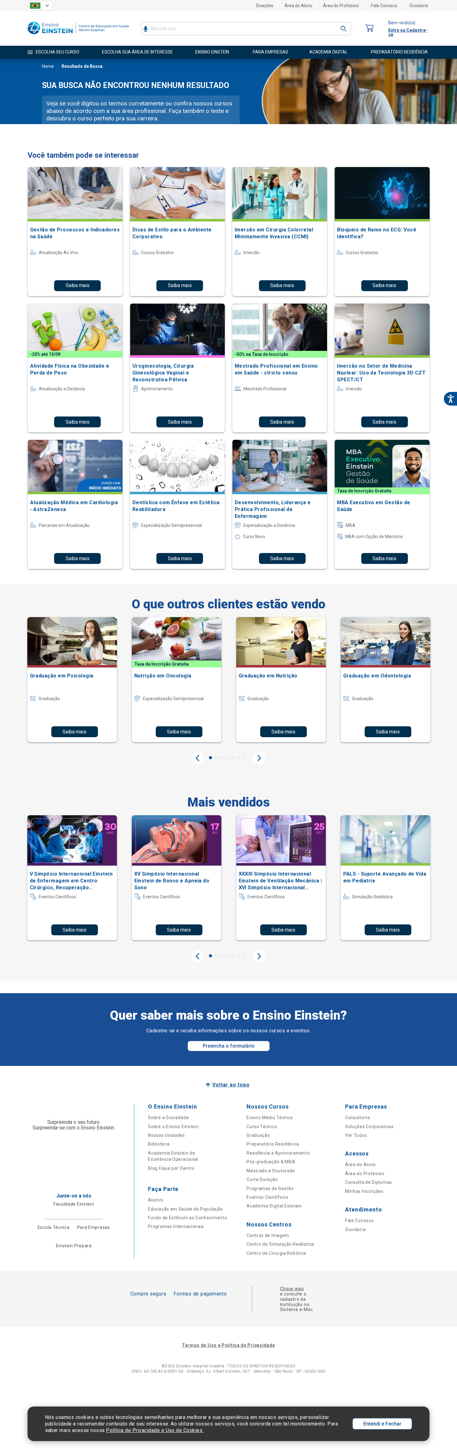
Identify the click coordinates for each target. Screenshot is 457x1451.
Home (48, 66)
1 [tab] (210, 757)
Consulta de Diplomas (368, 1182)
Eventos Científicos (267, 1197)
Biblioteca (158, 1144)
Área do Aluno (298, 5)
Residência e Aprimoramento (278, 1153)
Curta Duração (262, 1179)
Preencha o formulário (229, 1046)
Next (259, 758)
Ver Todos (356, 1135)
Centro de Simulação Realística (280, 1244)
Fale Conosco (384, 5)
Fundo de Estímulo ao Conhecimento (187, 1217)
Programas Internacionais (176, 1226)
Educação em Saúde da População (185, 1209)
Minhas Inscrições (364, 1191)
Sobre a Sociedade (168, 1117)
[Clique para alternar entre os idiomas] (40, 5)
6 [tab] (238, 757)
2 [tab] (216, 757)
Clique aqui (292, 1288)
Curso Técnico (262, 1126)
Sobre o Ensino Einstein (173, 1126)
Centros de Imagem (268, 1235)
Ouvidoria (418, 5)
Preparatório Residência (273, 1144)
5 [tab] (232, 757)
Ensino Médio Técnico (270, 1117)
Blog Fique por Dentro (171, 1168)
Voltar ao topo (230, 1085)
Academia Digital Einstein (274, 1205)
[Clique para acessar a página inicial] (78, 36)
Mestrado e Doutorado (271, 1170)
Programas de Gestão (270, 1188)
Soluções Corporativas (369, 1126)
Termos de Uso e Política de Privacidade (228, 1345)
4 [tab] (227, 757)
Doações (264, 5)
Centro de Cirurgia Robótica (276, 1253)
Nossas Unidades (166, 1135)
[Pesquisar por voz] (146, 28)
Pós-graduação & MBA (271, 1161)
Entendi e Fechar (382, 1424)
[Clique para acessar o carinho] (369, 28)
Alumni (155, 1200)
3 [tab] (221, 757)
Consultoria (357, 1117)
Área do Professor (341, 5)
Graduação (258, 1135)
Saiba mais (78, 285)
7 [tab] (244, 757)
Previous (198, 758)
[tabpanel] (72, 679)
